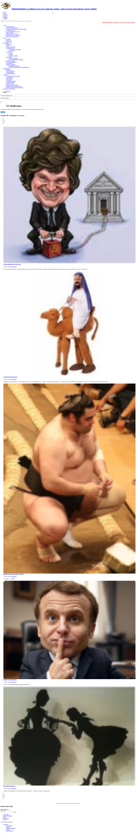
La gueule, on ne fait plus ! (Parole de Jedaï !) (16, 29)
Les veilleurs (12, 50)
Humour (11, 54)
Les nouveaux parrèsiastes (12, 85)
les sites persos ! (9, 63)
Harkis (7, 45)
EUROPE (8, 39)
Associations (9, 57)
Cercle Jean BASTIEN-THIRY (16, 59)
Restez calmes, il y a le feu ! (12, 34)
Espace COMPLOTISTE (12, 27)
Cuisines (11, 53)
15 (4, 122)
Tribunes (5, 74)
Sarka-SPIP (6, 818)
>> (15, 812)
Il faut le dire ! (9, 80)
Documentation (9, 830)
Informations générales (14, 66)
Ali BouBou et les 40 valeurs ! (13, 76)
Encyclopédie (9, 825)
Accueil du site (6, 91)
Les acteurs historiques (11, 62)
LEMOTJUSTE (10, 83)
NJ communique (10, 72)
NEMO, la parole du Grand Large (13, 86)
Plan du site (6, 814)
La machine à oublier (11, 81)
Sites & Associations (10, 828)
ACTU (5, 25)
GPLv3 (5, 819)
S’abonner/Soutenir (10, 73)
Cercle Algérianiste (13, 58)
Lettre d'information (7, 815)
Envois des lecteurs (10, 71)
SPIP (4, 817)
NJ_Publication (13, 266)
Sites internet (9, 44)
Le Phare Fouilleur (10, 82)
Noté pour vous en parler (9, 88)
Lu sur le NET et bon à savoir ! (13, 31)
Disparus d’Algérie (10, 60)
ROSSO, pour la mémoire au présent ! (14, 87)
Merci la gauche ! (10, 32)
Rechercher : (3, 810)
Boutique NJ (9, 69)
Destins (8, 829)
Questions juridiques (10, 64)
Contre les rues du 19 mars (15, 49)
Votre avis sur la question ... (12, 36)
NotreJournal (6, 68)
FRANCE (8, 40)
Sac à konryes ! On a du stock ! (13, 35)
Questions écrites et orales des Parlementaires (19, 67)
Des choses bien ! (10, 26)
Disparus (8, 827)
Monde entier (9, 41)
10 (4, 121)
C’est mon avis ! (10, 77)
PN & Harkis (6, 43)
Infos (4, 38)
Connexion (5, 824)
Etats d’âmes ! (9, 78)
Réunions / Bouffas (13, 55)
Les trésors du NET (10, 30)
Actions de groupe (10, 48)
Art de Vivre (9, 52)
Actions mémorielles (10, 46)
